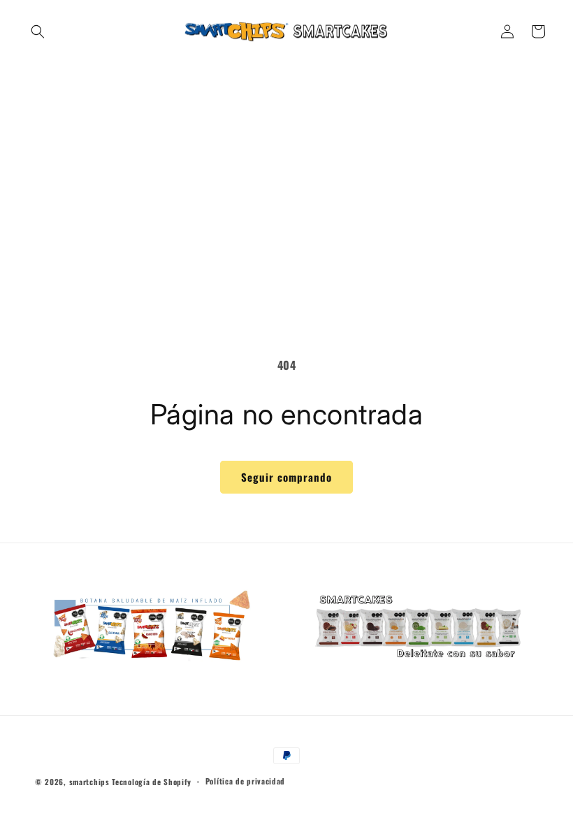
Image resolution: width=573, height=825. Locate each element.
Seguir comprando (286, 477)
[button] (37, 31)
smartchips (89, 781)
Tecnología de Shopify (151, 781)
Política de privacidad (245, 781)
